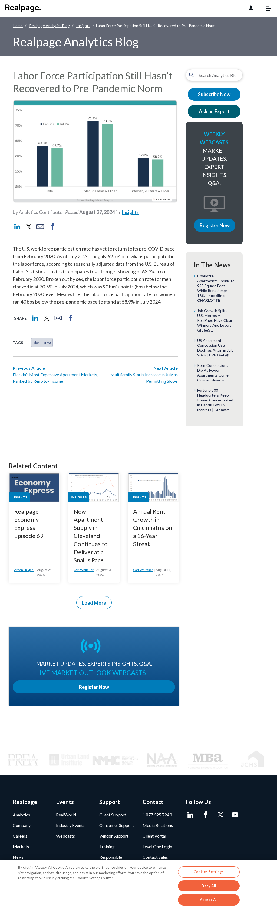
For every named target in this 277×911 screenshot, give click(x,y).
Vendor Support (113, 835)
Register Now (215, 225)
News (18, 857)
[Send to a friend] (40, 226)
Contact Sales (155, 857)
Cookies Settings (209, 872)
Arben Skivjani (24, 570)
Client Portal (154, 835)
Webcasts (65, 835)
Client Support (112, 814)
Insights (83, 25)
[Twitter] (220, 815)
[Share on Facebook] (52, 226)
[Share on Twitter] (28, 226)
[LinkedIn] (190, 815)
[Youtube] (235, 815)
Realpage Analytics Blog (49, 25)
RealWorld (66, 814)
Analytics (21, 814)
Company (22, 825)
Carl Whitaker (84, 570)
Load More (94, 603)
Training (107, 846)
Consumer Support (116, 825)
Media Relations (158, 825)
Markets (21, 846)
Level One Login (157, 846)
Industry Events (70, 825)
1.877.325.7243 (157, 814)
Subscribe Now (214, 94)
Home (18, 25)
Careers (20, 835)
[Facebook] (205, 815)
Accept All (209, 899)
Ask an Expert (214, 111)
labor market (42, 343)
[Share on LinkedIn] (17, 226)
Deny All (209, 886)
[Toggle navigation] (266, 8)
